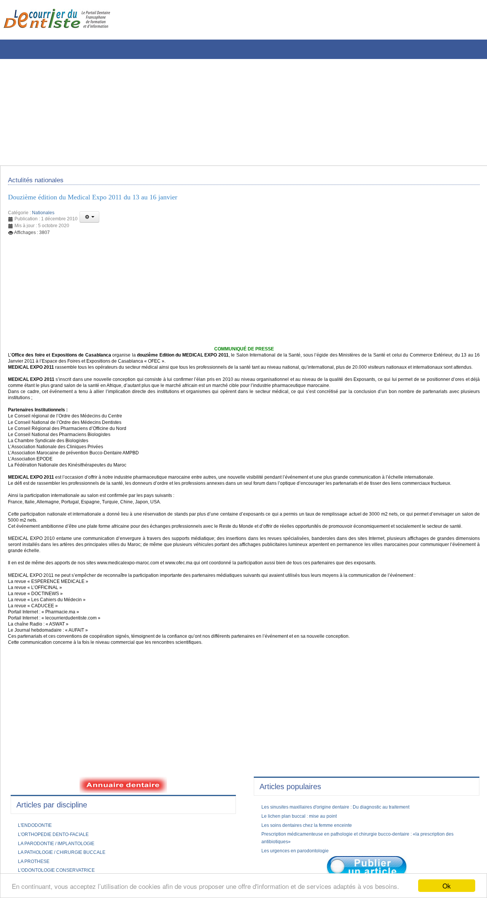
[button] (89, 222)
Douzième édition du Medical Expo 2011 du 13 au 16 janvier (107, 201)
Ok (446, 885)
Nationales (43, 217)
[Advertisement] (230, 112)
